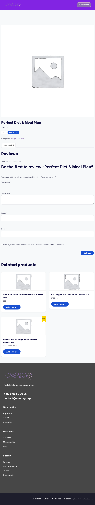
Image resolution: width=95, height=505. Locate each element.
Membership (9, 442)
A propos (7, 413)
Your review (6, 193)
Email (4, 229)
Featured (20, 139)
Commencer (84, 5)
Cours (6, 417)
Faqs (5, 446)
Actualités (7, 422)
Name (4, 213)
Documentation (10, 466)
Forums (6, 462)
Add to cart (13, 132)
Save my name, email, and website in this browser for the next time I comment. (33, 245)
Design (13, 139)
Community (8, 475)
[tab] (8, 145)
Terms (6, 470)
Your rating (6, 182)
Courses (7, 437)
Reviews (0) (9, 145)
